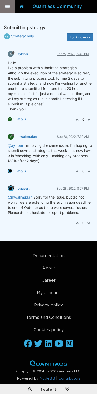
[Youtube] (59, 344)
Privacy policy (48, 305)
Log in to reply (80, 37)
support (24, 188)
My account (48, 293)
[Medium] (69, 344)
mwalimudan (27, 137)
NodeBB (47, 378)
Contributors (69, 378)
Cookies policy (49, 330)
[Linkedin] (48, 344)
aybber (23, 54)
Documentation (49, 256)
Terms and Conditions (48, 318)
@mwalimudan (20, 197)
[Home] (22, 6)
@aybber (15, 145)
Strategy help (22, 36)
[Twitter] (38, 344)
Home (48, 364)
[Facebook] (28, 344)
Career (49, 280)
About (48, 268)
